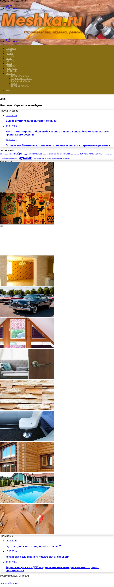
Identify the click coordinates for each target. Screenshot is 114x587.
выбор (11, 154)
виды (6, 154)
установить (56, 158)
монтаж (45, 154)
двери (28, 154)
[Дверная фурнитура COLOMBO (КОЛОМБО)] (27, 378)
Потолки (11, 66)
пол (81, 153)
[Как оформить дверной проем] (27, 285)
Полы (9, 63)
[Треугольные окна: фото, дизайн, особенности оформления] (27, 347)
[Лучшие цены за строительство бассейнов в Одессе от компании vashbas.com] (27, 502)
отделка (73, 154)
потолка (93, 154)
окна (51, 154)
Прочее (10, 73)
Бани (9, 51)
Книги (14, 83)
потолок (100, 154)
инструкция (36, 154)
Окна (9, 58)
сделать (36, 158)
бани (2, 154)
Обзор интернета (20, 86)
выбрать (19, 153)
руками (25, 157)
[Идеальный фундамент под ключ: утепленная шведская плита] (27, 254)
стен (42, 158)
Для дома (11, 68)
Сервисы (11, 71)
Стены (10, 56)
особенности (62, 153)
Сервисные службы (21, 78)
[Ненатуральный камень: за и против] (27, 409)
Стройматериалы (20, 76)
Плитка (10, 61)
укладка (48, 158)
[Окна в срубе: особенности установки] (27, 471)
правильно (108, 154)
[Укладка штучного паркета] (27, 533)
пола (86, 154)
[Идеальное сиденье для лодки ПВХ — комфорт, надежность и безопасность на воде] (27, 440)
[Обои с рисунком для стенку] (27, 223)
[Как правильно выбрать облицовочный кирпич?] (27, 192)
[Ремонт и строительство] (43, 34)
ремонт (15, 158)
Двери (9, 53)
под (77, 154)
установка (65, 158)
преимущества (6, 158)
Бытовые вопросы (20, 81)
